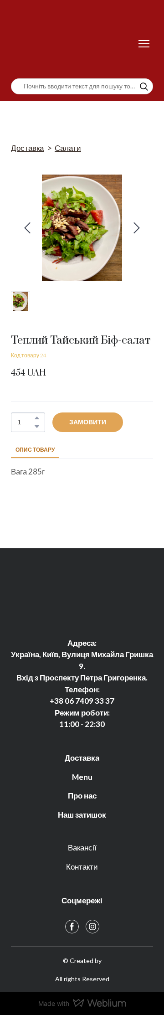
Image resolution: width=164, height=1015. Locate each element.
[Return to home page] (73, 44)
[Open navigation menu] (144, 44)
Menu (82, 777)
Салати (68, 148)
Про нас (82, 795)
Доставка (27, 148)
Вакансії (82, 847)
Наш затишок (82, 814)
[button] (143, 86)
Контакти (82, 866)
